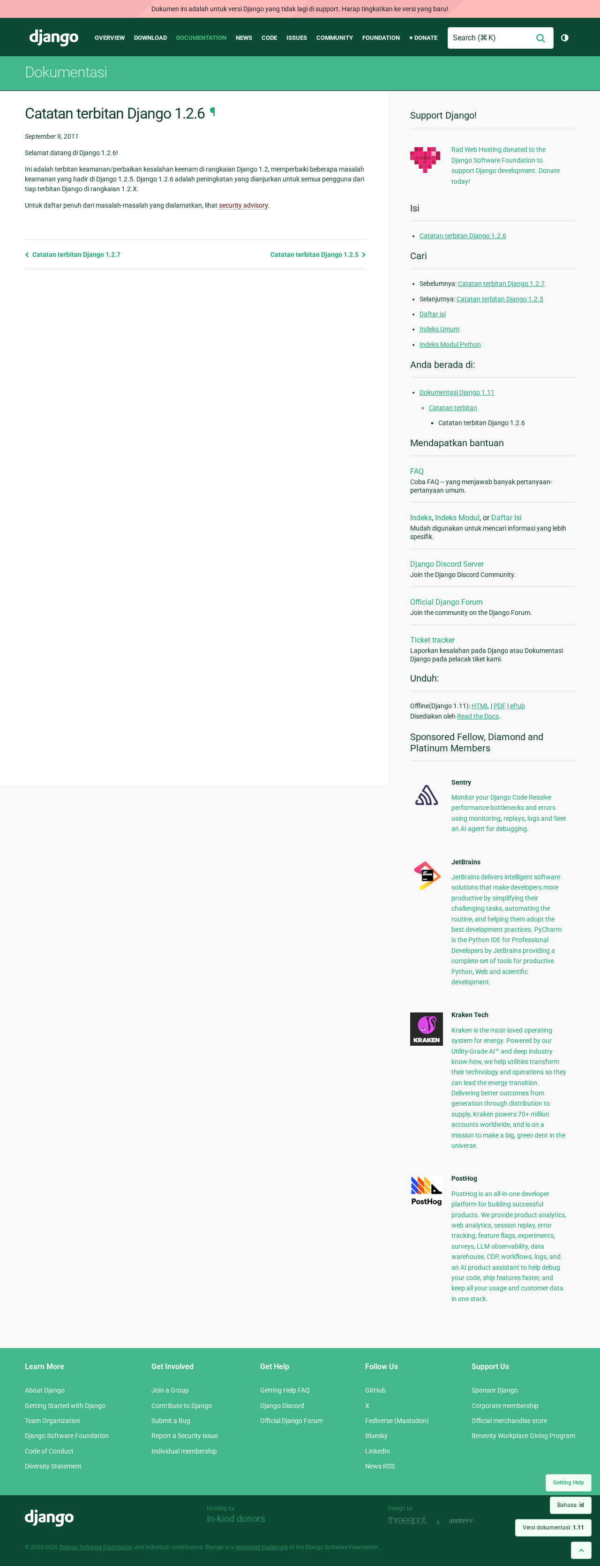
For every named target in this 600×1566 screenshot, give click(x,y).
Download (150, 37)
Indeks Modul (457, 517)
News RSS (380, 1466)
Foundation (381, 37)
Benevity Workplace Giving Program (523, 1435)
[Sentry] (426, 807)
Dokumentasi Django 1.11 (457, 392)
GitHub (375, 1390)
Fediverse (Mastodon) (397, 1420)
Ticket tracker (432, 640)
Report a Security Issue (184, 1435)
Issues (296, 37)
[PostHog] (426, 1204)
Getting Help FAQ (285, 1390)
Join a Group (170, 1390)
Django (54, 38)
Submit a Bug (170, 1420)
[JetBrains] (426, 890)
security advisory (243, 205)
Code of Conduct (49, 1451)
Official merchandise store (509, 1420)
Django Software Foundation (67, 1435)
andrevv (472, 1521)
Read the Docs (478, 716)
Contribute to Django (181, 1405)
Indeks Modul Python (450, 344)
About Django (45, 1390)
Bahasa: (570, 1505)
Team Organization (52, 1420)
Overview (110, 37)
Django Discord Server (447, 564)
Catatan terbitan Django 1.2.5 (315, 254)
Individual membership (184, 1451)
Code (269, 37)
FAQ (417, 471)
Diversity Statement (53, 1466)
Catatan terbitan (453, 408)
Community (334, 37)
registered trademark (261, 1547)
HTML (480, 706)
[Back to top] (581, 1550)
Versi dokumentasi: (553, 1527)
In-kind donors (236, 1518)
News (244, 37)
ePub (517, 706)
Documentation (201, 37)
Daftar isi (433, 314)
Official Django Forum (446, 602)
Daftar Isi (506, 517)
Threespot (410, 1521)
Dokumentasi (66, 72)
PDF (500, 706)
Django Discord (282, 1405)
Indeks (421, 517)
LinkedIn (377, 1451)
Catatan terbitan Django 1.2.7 (75, 254)
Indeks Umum (439, 329)
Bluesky (376, 1435)
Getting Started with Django (65, 1405)
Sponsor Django (495, 1390)
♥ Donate (423, 37)
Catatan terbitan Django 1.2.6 (463, 236)
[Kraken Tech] (426, 1043)
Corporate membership (505, 1405)
